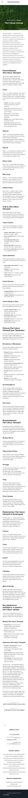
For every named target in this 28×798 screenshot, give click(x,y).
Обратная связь (14, 784)
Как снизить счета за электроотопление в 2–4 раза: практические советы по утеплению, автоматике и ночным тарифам (14, 760)
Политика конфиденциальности (14, 786)
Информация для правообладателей (14, 782)
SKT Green (6, 794)
